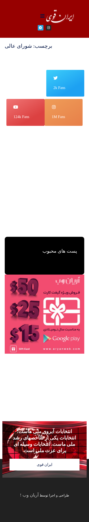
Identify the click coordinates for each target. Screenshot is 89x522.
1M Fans (58, 117)
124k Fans (21, 117)
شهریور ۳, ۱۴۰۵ (44, 192)
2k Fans (59, 88)
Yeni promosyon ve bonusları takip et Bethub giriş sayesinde (46, 173)
